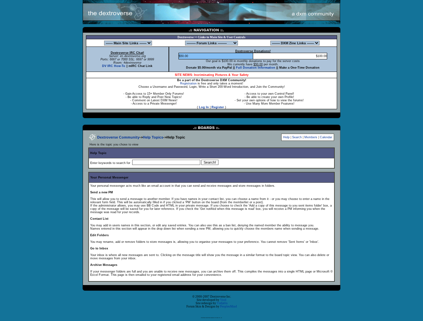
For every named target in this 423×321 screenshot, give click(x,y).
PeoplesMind (228, 306)
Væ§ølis (222, 303)
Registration (188, 83)
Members (310, 137)
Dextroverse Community (118, 137)
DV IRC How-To (113, 66)
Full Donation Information (255, 67)
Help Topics (153, 137)
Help (286, 137)
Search (297, 137)
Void (223, 300)
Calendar (326, 137)
